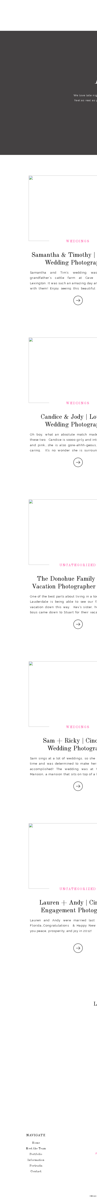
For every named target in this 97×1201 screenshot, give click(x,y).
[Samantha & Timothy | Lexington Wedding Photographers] (78, 300)
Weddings (78, 241)
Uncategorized (78, 565)
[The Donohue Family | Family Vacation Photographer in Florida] (78, 624)
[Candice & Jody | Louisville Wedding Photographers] (78, 462)
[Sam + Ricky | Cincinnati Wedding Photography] (78, 786)
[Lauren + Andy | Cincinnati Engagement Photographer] (78, 948)
